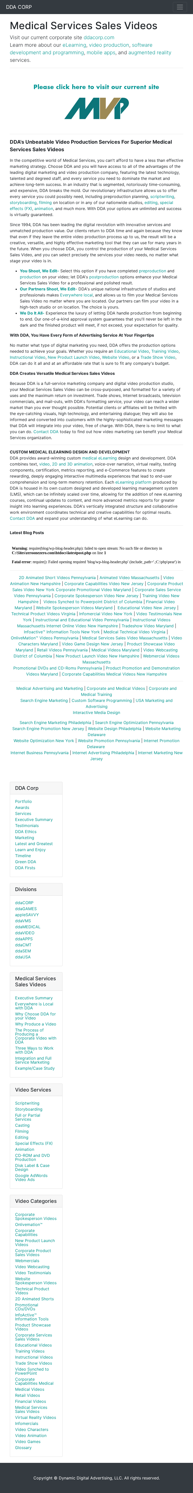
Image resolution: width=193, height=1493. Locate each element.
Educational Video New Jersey (146, 607)
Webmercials (27, 1260)
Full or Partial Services (27, 1117)
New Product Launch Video (74, 357)
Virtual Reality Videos (35, 1417)
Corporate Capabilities (26, 1232)
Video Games (27, 1441)
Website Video (115, 357)
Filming (22, 1131)
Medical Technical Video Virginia (134, 631)
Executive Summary (34, 819)
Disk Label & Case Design (32, 1167)
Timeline (23, 855)
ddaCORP (24, 902)
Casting (22, 1125)
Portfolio (23, 801)
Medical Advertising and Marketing (49, 688)
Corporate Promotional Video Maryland (93, 589)
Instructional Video (27, 357)
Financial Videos (30, 1401)
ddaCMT (23, 944)
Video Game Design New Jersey (92, 643)
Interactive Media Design (96, 712)
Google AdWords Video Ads (31, 1177)
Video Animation (30, 1435)
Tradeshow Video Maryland (148, 625)
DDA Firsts (25, 867)
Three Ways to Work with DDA (34, 1050)
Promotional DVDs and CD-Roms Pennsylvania (57, 668)
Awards (22, 807)
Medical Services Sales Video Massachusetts (124, 637)
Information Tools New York (72, 631)
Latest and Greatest (34, 843)
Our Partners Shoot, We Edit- (48, 288)
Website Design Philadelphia (114, 728)
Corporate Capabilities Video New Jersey (103, 583)
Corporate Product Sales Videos (33, 1252)
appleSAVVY (27, 914)
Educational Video (131, 351)
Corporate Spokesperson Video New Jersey (96, 595)
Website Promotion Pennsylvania (109, 740)
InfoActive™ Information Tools (32, 1316)
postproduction (104, 276)
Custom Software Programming (102, 700)
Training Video (165, 351)
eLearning (74, 45)
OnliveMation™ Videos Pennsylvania (44, 637)
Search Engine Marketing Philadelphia (55, 722)
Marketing (24, 837)
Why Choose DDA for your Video (35, 1015)
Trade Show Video (157, 357)
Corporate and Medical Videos (116, 688)
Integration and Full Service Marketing (33, 1060)
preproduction (152, 270)
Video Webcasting (32, 1266)
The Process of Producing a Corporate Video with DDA (35, 1036)
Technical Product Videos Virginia (43, 613)
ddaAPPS (24, 938)
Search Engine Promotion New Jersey (48, 728)
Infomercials (26, 1423)
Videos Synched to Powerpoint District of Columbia (92, 601)
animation (43, 208)
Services (23, 813)
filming (45, 202)
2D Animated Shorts (34, 1298)
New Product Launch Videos (35, 1242)
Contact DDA (46, 431)
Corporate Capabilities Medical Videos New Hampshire (114, 674)
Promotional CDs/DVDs (26, 1306)
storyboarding (23, 202)
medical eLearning (99, 457)
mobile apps (101, 52)
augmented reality (149, 52)
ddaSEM (23, 950)
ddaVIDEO (24, 932)
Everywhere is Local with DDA (34, 1005)
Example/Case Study (35, 1068)
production (30, 276)
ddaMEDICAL (27, 926)
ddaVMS (23, 920)
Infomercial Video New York (105, 613)
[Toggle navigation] (180, 7)
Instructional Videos (34, 1357)
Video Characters (31, 1429)
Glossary (23, 1447)
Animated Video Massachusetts (129, 577)
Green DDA (25, 861)
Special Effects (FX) (34, 1143)
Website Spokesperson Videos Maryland (74, 607)
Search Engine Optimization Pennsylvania (134, 722)
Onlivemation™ (28, 1224)
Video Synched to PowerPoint (32, 1371)
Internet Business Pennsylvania (40, 752)
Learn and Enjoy (30, 849)
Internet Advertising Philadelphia (103, 752)
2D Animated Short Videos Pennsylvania (57, 577)
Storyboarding (28, 1109)
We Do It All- (32, 313)
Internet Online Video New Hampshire (82, 625)
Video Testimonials (33, 1272)
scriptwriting (162, 196)
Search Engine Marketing (44, 700)
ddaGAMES (26, 908)
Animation (24, 1149)
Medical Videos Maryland (115, 649)
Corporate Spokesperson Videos (36, 1216)
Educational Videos (33, 1345)
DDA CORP (19, 7)
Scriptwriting (27, 1103)
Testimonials (27, 825)
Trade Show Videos (33, 1363)
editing (151, 202)
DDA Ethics (25, 831)
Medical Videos (29, 1389)
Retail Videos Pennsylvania (63, 649)
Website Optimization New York (44, 740)
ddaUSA (23, 956)
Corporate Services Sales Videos (33, 1337)
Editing (21, 1137)
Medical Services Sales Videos (31, 1409)
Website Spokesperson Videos (36, 1280)
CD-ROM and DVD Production (32, 1157)
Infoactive (33, 631)
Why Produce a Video (35, 1023)
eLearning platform (133, 482)
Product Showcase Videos (33, 1326)
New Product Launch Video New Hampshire (97, 655)
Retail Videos (27, 1395)
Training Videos (29, 1351)
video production (109, 45)
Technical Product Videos (32, 1290)
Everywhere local (76, 294)
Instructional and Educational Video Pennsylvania (82, 619)
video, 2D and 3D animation (65, 464)
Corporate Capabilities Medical (34, 1381)
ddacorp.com (99, 37)
